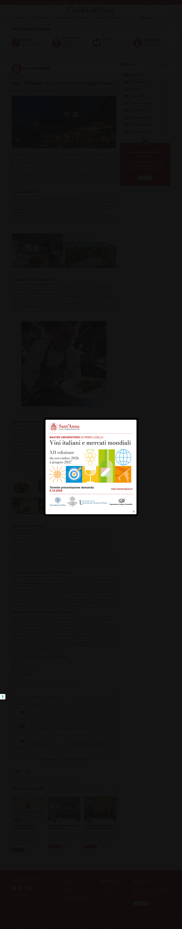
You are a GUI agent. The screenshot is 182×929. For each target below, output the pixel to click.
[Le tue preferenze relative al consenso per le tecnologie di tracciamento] (2, 696)
